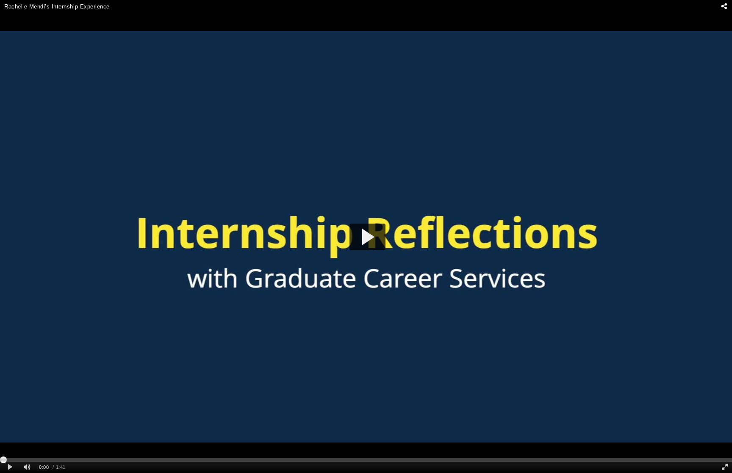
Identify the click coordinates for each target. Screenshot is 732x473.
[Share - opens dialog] (724, 6)
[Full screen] (725, 467)
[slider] (366, 459)
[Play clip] (10, 467)
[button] (367, 237)
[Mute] (27, 467)
